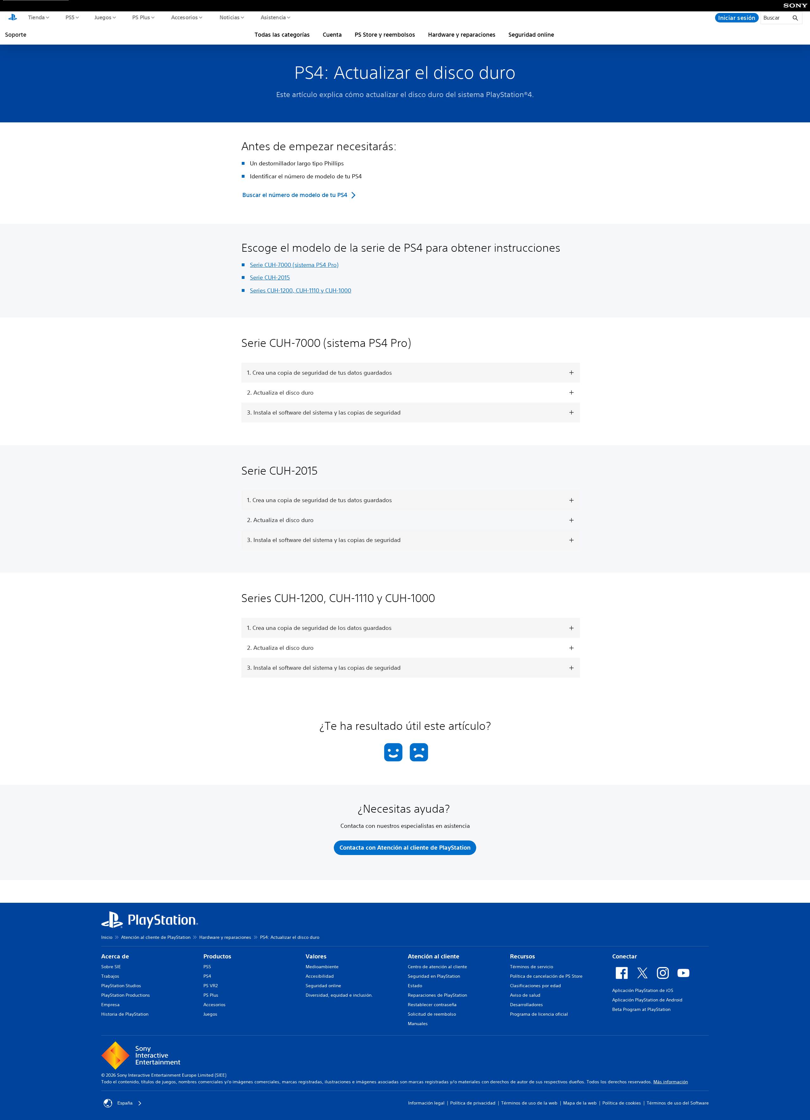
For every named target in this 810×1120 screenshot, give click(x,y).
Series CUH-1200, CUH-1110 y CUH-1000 (300, 290)
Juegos (102, 17)
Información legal (426, 1103)
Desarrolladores (526, 1004)
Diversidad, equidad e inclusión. (339, 995)
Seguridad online (531, 34)
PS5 (69, 17)
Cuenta (332, 34)
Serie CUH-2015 (270, 277)
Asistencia (273, 17)
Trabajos (110, 976)
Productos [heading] (217, 956)
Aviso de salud (525, 995)
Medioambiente (322, 966)
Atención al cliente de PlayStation (155, 937)
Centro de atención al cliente (437, 966)
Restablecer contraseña (432, 1004)
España (125, 1102)
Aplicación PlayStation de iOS (642, 990)
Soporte (15, 34)
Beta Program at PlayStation (641, 1009)
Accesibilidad (320, 976)
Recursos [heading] (522, 956)
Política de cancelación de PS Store (546, 976)
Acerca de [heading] (115, 956)
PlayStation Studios (121, 985)
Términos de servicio (531, 966)
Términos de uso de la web (529, 1103)
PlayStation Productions (125, 995)
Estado (415, 985)
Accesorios (184, 17)
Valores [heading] (316, 956)
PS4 (207, 976)
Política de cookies (621, 1103)
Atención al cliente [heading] (433, 956)
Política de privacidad (472, 1103)
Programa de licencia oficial (539, 1014)
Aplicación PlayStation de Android (647, 1000)
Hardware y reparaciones (461, 34)
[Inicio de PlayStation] (12, 18)
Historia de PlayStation (124, 1014)
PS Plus (141, 17)
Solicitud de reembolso (432, 1014)
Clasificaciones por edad (535, 985)
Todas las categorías (282, 34)
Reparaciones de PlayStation (437, 995)
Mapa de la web (580, 1103)
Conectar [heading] (624, 956)
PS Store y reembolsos (385, 34)
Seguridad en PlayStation (434, 976)
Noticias (229, 17)
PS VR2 (210, 985)
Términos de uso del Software (678, 1103)
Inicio (106, 937)
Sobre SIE (111, 966)
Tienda (36, 17)
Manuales (418, 1023)
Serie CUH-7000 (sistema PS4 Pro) (294, 264)
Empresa (110, 1004)
